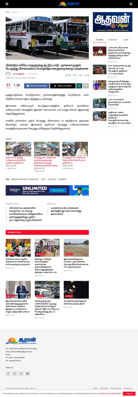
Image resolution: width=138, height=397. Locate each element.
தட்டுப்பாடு (52, 179)
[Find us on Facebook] (8, 373)
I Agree (129, 394)
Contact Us (128, 388)
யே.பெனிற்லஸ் (19, 74)
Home (8, 12)
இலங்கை (15, 12)
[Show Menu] (7, 4)
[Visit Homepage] (69, 4)
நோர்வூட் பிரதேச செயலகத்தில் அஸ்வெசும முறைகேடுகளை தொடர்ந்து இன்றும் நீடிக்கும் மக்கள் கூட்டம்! (46, 266)
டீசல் (43, 179)
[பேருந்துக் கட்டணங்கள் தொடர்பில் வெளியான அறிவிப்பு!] (75, 149)
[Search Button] (131, 4)
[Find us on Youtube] (27, 373)
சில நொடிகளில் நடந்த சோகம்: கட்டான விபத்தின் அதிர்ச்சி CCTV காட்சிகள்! (119, 69)
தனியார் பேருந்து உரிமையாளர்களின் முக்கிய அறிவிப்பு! (16, 160)
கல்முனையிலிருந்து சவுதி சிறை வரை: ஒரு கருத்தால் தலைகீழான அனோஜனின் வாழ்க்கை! (119, 86)
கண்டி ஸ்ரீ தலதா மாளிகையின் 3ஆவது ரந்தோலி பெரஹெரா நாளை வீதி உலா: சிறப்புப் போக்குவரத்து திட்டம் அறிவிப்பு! (47, 308)
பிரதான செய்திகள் (29, 78)
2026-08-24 (11, 268)
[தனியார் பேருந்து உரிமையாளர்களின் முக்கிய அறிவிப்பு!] (18, 149)
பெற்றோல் (62, 179)
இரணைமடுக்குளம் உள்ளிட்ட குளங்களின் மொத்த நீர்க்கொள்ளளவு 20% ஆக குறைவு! (76, 263)
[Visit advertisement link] (47, 190)
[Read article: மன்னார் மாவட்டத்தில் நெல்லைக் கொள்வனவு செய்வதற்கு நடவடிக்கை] (18, 248)
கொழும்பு (18, 78)
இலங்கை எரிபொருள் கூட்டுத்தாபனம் (25, 179)
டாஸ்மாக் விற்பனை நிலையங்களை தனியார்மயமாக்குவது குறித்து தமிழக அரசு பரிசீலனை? (119, 53)
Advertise (104, 388)
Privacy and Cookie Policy (110, 393)
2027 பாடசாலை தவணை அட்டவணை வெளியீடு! (119, 102)
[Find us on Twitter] (14, 373)
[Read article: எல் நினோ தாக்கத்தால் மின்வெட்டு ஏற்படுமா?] (76, 290)
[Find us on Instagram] (21, 373)
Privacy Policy (116, 388)
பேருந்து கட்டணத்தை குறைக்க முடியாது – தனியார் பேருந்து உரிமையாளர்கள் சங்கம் (46, 161)
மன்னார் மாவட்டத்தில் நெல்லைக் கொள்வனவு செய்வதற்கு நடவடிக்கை (18, 262)
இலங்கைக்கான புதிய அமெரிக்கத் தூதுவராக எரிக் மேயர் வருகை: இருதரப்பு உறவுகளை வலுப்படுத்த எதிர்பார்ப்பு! (18, 306)
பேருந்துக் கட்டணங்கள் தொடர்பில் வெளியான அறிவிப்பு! (73, 160)
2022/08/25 (32, 74)
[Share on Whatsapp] (79, 85)
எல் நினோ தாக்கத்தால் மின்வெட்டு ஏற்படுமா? (75, 302)
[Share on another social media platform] (86, 85)
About (95, 388)
